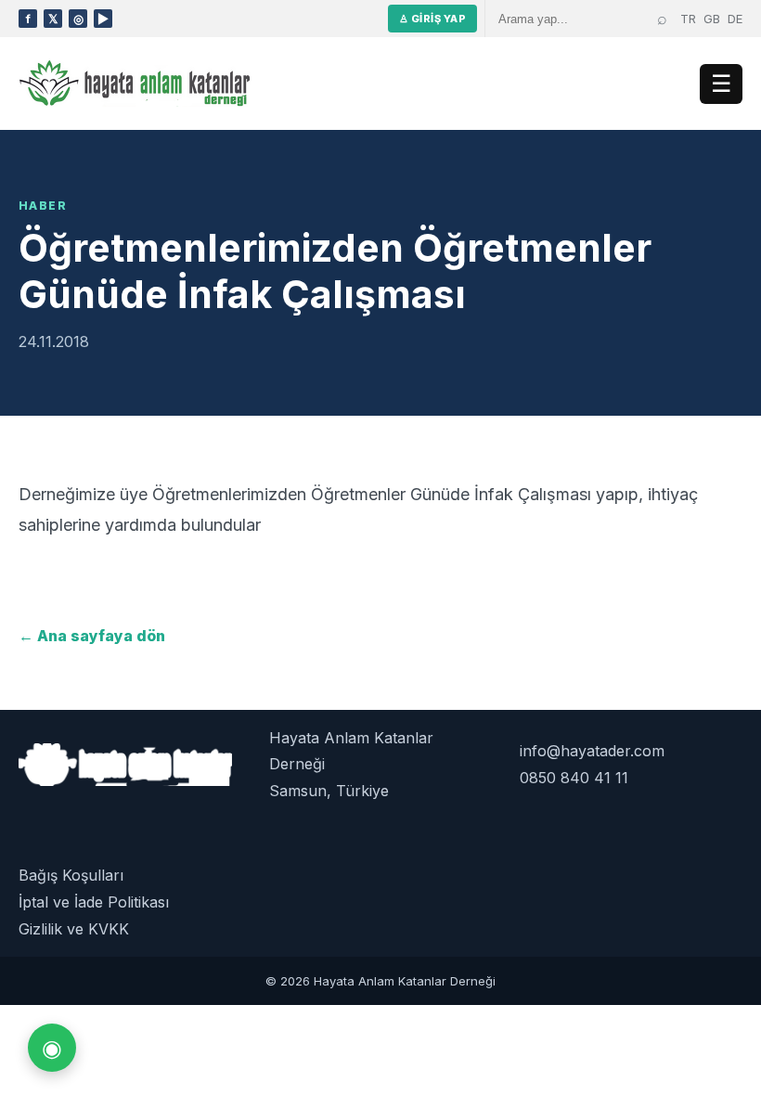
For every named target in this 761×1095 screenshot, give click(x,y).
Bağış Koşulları (71, 875)
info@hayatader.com (592, 750)
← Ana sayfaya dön (92, 635)
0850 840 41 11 (574, 777)
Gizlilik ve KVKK (74, 929)
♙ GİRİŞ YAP (432, 18)
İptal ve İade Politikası (94, 902)
